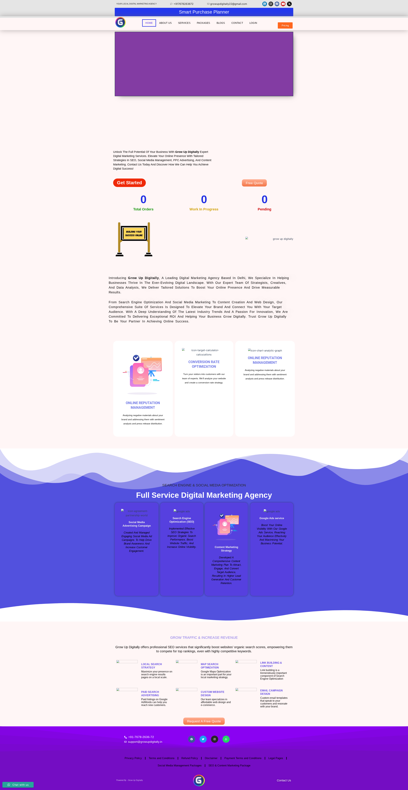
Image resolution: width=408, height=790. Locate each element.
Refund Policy (189, 758)
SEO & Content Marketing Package (229, 765)
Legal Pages (275, 758)
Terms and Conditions (162, 758)
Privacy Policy (133, 758)
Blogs (221, 23)
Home (149, 23)
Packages (203, 23)
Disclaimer (211, 758)
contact (237, 23)
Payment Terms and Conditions (243, 758)
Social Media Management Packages (180, 765)
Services (184, 23)
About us (165, 23)
